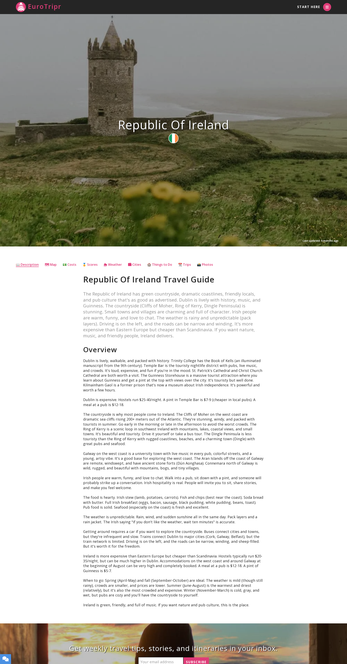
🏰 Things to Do (159, 264)
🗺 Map (51, 264)
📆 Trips (184, 264)
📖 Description (27, 264)
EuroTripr (44, 6)
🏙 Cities (134, 264)
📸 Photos (205, 264)
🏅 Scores (90, 264)
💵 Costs (69, 264)
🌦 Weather (113, 264)
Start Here (308, 7)
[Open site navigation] (327, 7)
